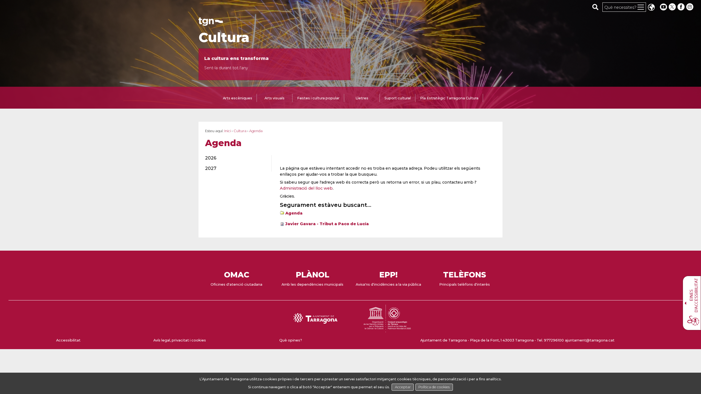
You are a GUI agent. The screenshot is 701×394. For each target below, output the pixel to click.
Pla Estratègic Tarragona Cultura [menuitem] (449, 98)
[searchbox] (595, 6)
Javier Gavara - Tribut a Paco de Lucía (327, 223)
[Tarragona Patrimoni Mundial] (387, 329)
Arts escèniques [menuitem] (237, 98)
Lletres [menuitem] (361, 98)
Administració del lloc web (306, 188)
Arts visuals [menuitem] (275, 98)
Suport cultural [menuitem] (397, 98)
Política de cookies (434, 387)
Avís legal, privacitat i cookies (179, 340)
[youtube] (663, 7)
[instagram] (690, 7)
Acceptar (403, 387)
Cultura (224, 37)
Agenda (294, 213)
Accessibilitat (68, 340)
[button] (651, 7)
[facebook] (681, 7)
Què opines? (290, 340)
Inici (227, 131)
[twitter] (672, 7)
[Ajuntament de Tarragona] (211, 23)
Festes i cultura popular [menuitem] (318, 98)
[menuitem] (235, 158)
